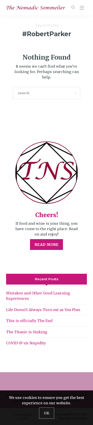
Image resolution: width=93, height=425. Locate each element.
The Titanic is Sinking (26, 332)
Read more (46, 244)
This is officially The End (29, 320)
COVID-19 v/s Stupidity (26, 343)
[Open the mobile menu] (82, 8)
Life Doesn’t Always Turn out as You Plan (43, 309)
